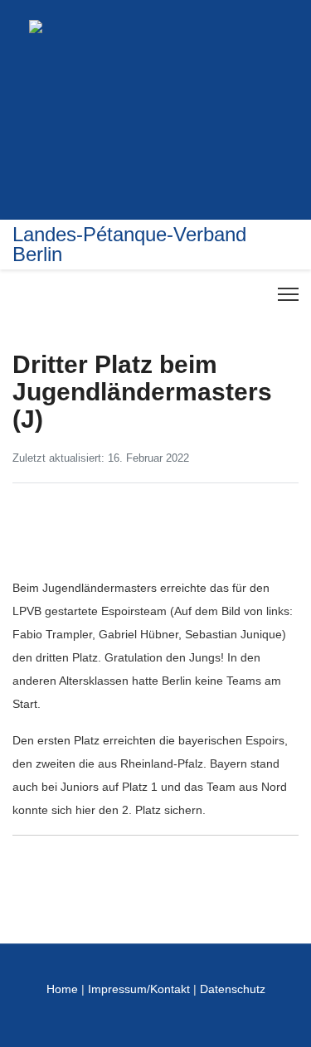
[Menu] (288, 294)
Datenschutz (232, 989)
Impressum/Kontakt (139, 989)
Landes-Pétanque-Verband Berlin (129, 244)
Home (62, 989)
